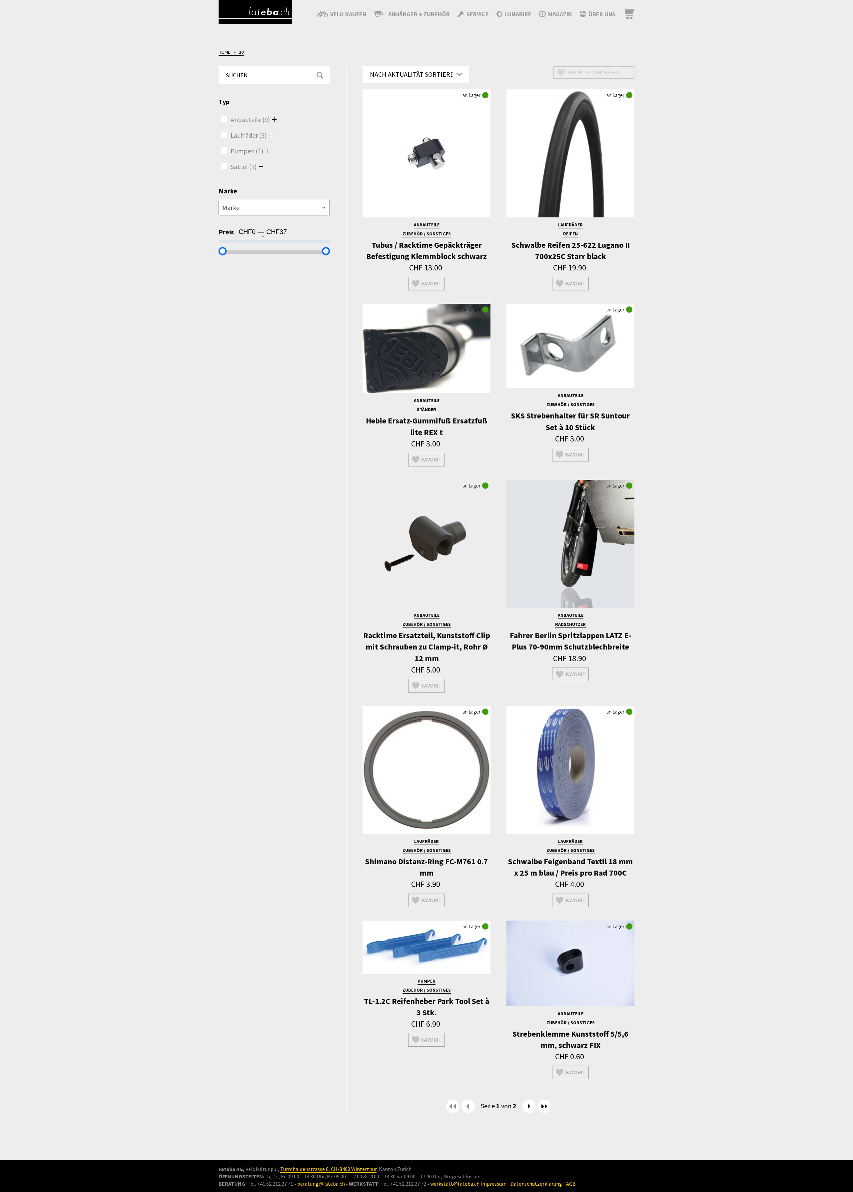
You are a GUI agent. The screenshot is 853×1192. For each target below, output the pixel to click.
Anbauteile (250, 119)
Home (224, 52)
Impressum (493, 1183)
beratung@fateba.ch (321, 1183)
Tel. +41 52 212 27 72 (403, 1183)
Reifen (570, 234)
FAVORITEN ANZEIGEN (593, 72)
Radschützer (570, 624)
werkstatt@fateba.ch (454, 1183)
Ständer (426, 409)
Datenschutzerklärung (536, 1183)
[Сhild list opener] (274, 119)
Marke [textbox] (231, 207)
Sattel (244, 166)
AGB (571, 1183)
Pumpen (247, 151)
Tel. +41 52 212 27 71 (270, 1183)
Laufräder (249, 135)
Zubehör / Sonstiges (427, 234)
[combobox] (274, 207)
